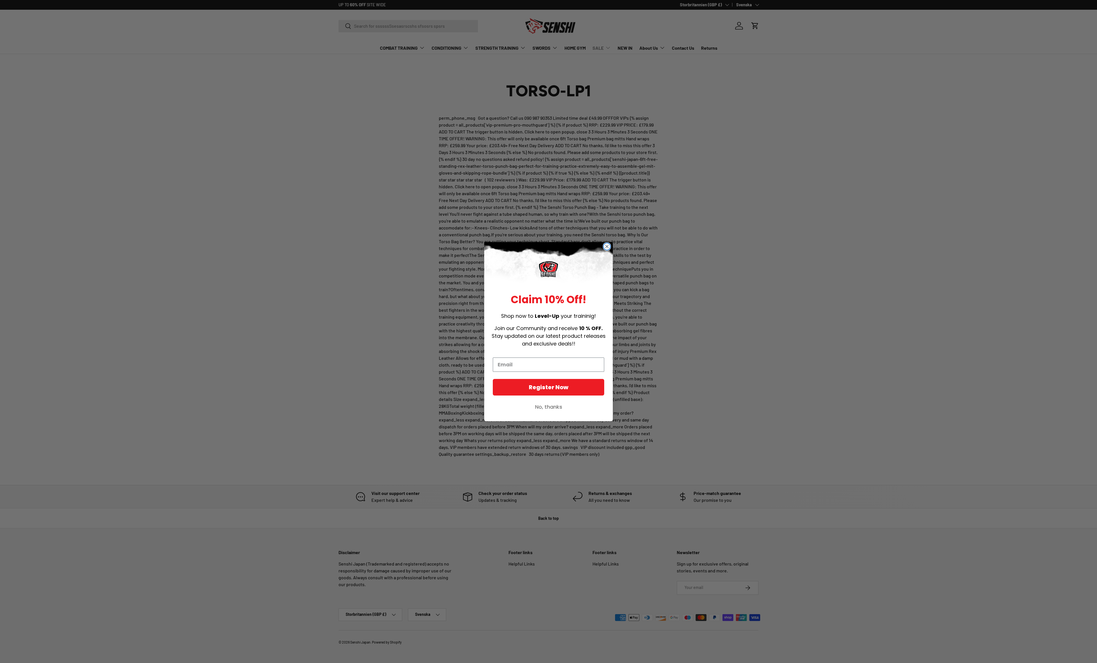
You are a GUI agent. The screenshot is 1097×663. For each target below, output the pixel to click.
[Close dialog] (606, 246)
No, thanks (548, 406)
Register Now (548, 387)
